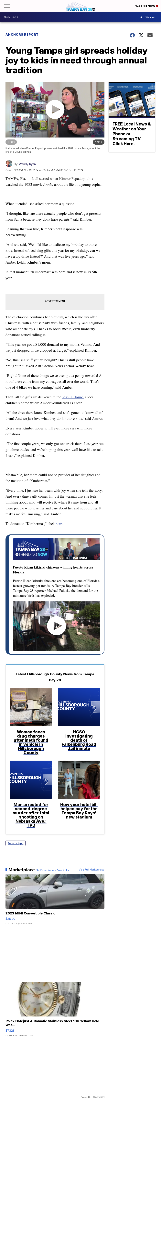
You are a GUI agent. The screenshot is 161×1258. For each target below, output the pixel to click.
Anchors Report (22, 34)
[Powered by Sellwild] (98, 1097)
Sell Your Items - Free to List (53, 870)
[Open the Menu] (6, 6)
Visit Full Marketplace (91, 869)
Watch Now (145, 6)
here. (59, 523)
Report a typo (15, 843)
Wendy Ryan (27, 164)
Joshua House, (73, 396)
